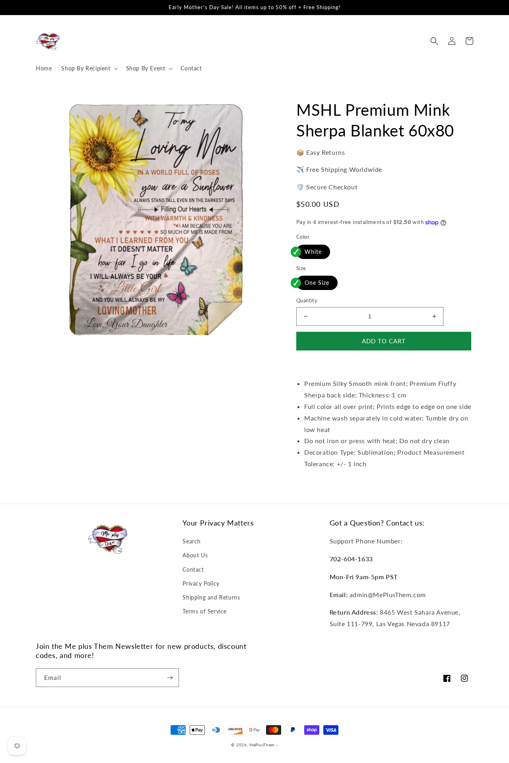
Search (192, 541)
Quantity (306, 300)
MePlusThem (261, 744)
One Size (317, 282)
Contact (193, 569)
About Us (195, 555)
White (313, 251)
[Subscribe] (170, 677)
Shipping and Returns (211, 597)
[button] (88, 68)
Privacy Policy (201, 583)
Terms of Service (205, 611)
